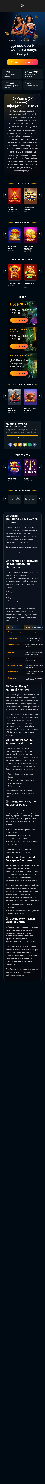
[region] (22, 202)
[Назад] (5, 195)
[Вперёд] (40, 195)
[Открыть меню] (41, 6)
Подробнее (22, 438)
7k (22, 5)
